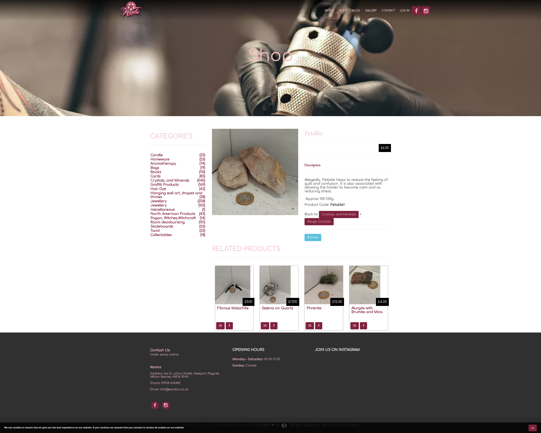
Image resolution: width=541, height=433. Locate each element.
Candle (156, 155)
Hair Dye (158, 189)
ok (532, 428)
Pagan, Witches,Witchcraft (173, 218)
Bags (154, 168)
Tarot (155, 231)
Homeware (159, 159)
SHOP (343, 10)
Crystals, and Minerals (339, 214)
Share (313, 237)
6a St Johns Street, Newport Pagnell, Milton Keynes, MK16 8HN (185, 375)
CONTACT (388, 10)
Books (155, 172)
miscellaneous (162, 210)
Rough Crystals (319, 221)
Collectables (161, 235)
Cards (155, 176)
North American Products (172, 214)
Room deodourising (167, 222)
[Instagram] (426, 10)
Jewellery (158, 201)
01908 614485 (170, 383)
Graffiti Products (164, 185)
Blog (356, 10)
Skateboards (161, 226)
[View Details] (220, 325)
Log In (405, 10)
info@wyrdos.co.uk (174, 389)
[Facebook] (416, 10)
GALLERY (371, 10)
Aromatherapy (163, 164)
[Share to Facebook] (229, 325)
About (329, 10)
